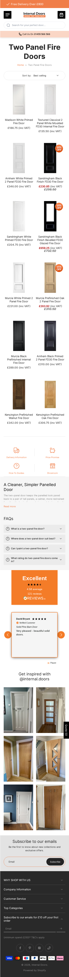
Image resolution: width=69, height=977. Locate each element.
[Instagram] (39, 948)
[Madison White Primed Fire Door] (19, 99)
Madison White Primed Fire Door (19, 121)
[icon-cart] (61, 15)
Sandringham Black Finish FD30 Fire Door (50, 180)
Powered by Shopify (34, 970)
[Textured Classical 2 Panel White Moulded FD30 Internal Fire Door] (50, 99)
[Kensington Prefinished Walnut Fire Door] (19, 394)
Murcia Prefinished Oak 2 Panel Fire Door (50, 299)
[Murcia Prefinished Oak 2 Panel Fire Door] (50, 277)
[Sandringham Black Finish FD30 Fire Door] (50, 158)
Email (8, 928)
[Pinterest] (30, 948)
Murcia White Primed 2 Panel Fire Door (19, 299)
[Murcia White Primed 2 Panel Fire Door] (19, 277)
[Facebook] (20, 948)
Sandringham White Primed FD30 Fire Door (19, 238)
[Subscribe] (60, 928)
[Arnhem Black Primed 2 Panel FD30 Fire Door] (50, 336)
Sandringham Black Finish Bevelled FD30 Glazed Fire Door (50, 240)
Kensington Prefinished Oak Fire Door (50, 416)
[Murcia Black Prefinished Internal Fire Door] (19, 336)
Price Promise (52, 457)
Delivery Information (16, 457)
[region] (34, 635)
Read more (10, 506)
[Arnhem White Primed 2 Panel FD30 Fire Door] (19, 158)
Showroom (52, 473)
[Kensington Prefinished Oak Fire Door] (50, 394)
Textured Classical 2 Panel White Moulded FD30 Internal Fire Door (50, 123)
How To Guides (16, 473)
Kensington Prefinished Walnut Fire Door (19, 416)
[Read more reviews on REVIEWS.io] (35, 598)
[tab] (6, 112)
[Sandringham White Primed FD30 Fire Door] (19, 216)
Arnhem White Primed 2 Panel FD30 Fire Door (19, 180)
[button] (8, 634)
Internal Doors (39, 965)
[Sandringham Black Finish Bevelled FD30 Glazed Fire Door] (50, 216)
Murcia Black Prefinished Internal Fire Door (19, 359)
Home (20, 65)
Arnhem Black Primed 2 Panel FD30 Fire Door (50, 358)
